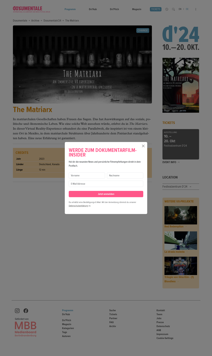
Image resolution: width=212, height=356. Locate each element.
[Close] (143, 146)
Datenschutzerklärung (78, 205)
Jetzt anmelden (106, 194)
